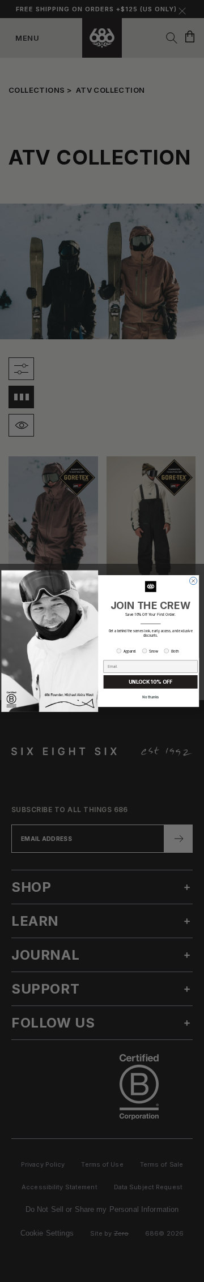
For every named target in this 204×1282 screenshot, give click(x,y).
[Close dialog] (193, 580)
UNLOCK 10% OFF (150, 682)
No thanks (150, 697)
